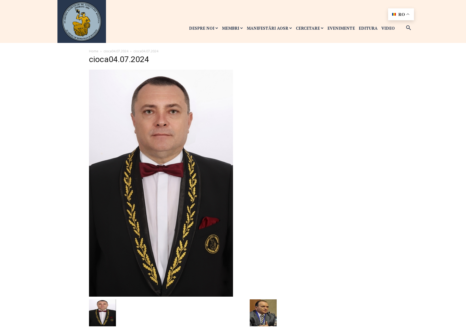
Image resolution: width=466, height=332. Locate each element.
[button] (408, 28)
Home (93, 51)
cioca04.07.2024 (116, 51)
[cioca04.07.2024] (161, 182)
